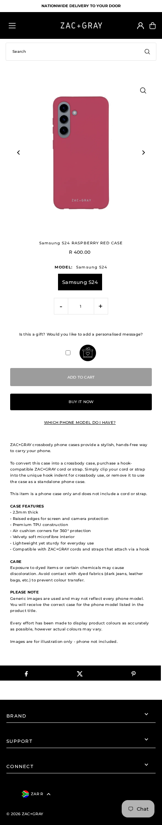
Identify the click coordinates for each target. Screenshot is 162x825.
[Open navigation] (29, 25)
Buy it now (81, 401)
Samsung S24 (80, 282)
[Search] (147, 52)
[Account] (140, 25)
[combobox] (81, 52)
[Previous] (18, 152)
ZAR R (37, 793)
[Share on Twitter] (80, 673)
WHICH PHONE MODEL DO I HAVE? (80, 422)
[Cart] (153, 25)
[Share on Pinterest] (133, 673)
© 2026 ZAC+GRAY (24, 813)
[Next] (143, 152)
